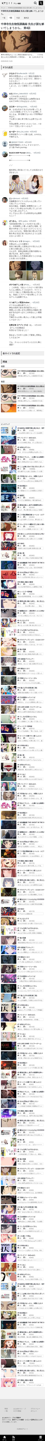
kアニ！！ (11, 3)
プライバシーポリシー (35, 1409)
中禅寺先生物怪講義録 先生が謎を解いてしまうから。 (25, 8)
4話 (10, 17)
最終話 (26, 17)
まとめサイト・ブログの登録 (19, 1409)
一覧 (3, 17)
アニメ (3, 8)
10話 (18, 17)
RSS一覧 (6, 1409)
